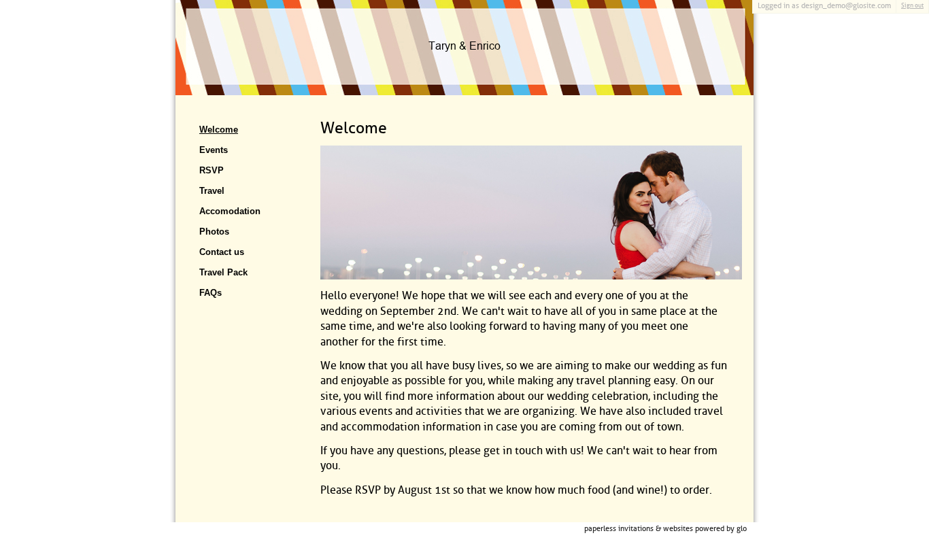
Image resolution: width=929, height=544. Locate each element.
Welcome (218, 129)
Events (213, 150)
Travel (211, 191)
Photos (214, 231)
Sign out (912, 5)
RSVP (211, 170)
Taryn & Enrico (464, 46)
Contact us (221, 252)
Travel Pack (223, 272)
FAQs (210, 293)
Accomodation (229, 211)
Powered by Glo (721, 528)
